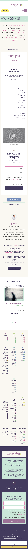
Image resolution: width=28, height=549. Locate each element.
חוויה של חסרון (8, 37)
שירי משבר (8, 208)
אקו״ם (17, 251)
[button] (25, 10)
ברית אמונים (5, 349)
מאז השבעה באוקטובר (17, 208)
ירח (14, 303)
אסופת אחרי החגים (18, 285)
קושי (14, 37)
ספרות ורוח (14, 381)
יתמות (18, 37)
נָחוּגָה (14, 349)
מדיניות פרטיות (21, 514)
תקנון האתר (15, 245)
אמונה (16, 39)
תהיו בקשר (14, 429)
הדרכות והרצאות (22, 429)
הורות (22, 349)
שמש (19, 313)
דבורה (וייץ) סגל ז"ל (14, 489)
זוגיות (22, 335)
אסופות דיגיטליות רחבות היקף (11, 30)
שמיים (21, 313)
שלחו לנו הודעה (8, 252)
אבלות (22, 37)
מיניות (5, 335)
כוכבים (18, 305)
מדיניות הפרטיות (14, 179)
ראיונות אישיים (22, 32)
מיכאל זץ (14, 60)
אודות (14, 401)
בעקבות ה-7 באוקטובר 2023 (17, 25)
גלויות (22, 399)
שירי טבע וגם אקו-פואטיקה (19, 310)
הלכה (14, 335)
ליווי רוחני (20, 39)
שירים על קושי (19, 312)
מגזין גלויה (21, 247)
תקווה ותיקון (10, 39)
